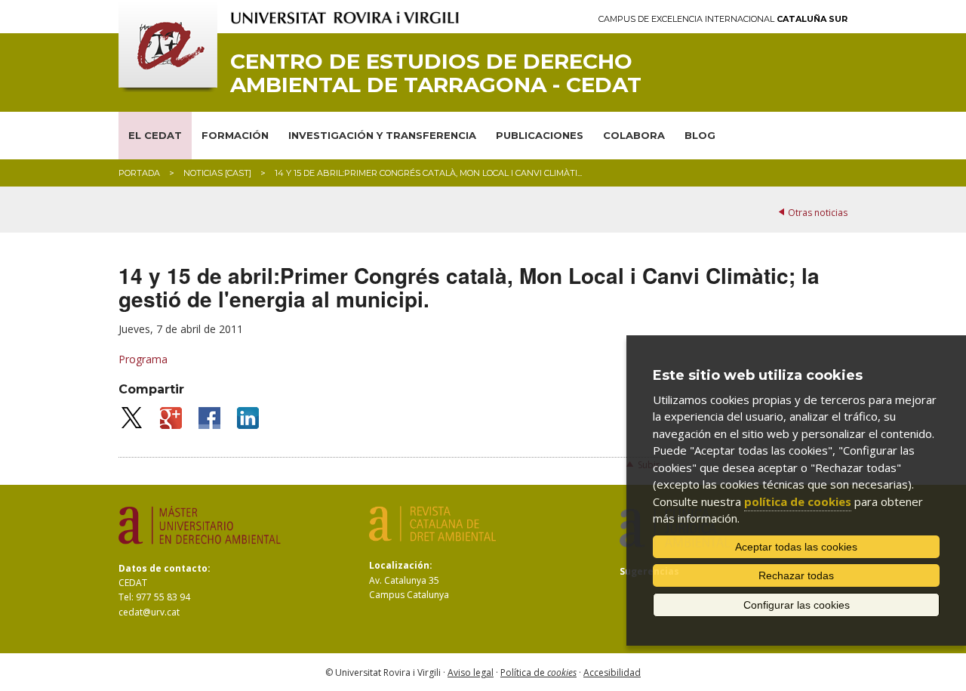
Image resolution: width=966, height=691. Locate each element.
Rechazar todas (796, 575)
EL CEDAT (155, 135)
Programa (143, 359)
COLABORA (634, 135)
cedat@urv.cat (149, 612)
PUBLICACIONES (539, 135)
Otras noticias (818, 212)
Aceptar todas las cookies (796, 547)
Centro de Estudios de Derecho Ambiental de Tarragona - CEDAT (435, 73)
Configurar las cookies (796, 605)
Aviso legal (471, 672)
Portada (139, 173)
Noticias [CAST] (217, 173)
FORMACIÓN (235, 135)
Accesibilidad (612, 672)
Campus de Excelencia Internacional (723, 19)
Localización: (400, 565)
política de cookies (797, 501)
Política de (538, 672)
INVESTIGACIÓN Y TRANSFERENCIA (382, 135)
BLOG (700, 135)
